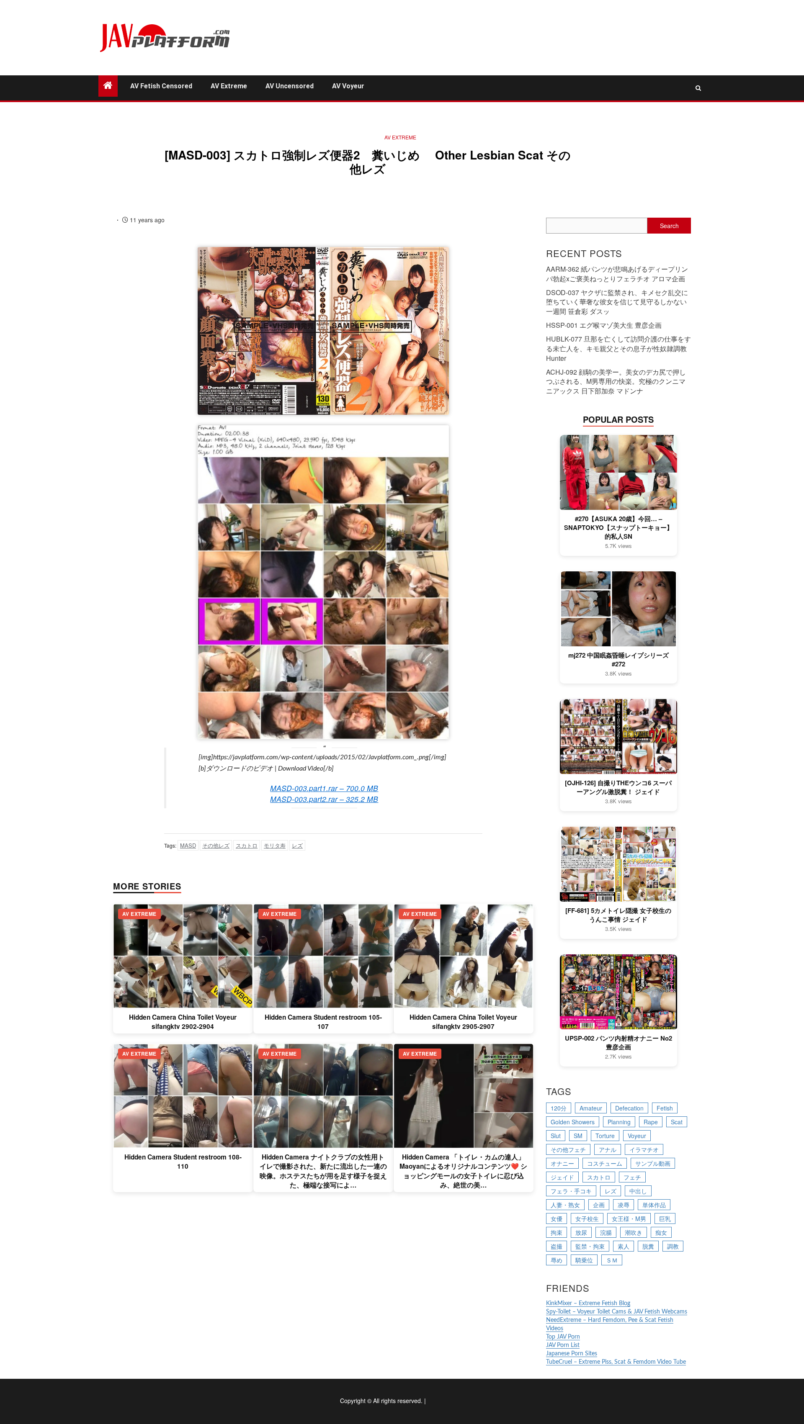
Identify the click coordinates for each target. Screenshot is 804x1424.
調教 (673, 1246)
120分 (559, 1108)
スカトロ (247, 845)
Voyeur (637, 1135)
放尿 (581, 1232)
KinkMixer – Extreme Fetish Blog (588, 1303)
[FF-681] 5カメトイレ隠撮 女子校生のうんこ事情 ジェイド (618, 915)
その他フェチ (568, 1149)
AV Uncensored (289, 86)
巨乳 (665, 1218)
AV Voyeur (348, 86)
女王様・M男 (629, 1218)
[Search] (698, 88)
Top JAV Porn (563, 1337)
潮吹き (633, 1232)
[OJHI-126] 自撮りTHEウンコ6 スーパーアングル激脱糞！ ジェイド (618, 787)
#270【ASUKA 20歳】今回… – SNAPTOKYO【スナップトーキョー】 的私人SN (618, 527)
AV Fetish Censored (161, 86)
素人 (623, 1246)
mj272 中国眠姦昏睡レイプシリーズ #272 (618, 659)
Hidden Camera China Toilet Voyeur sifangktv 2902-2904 (183, 1022)
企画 (599, 1204)
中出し (638, 1191)
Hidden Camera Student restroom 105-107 (323, 1022)
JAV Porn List (563, 1345)
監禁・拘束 (590, 1246)
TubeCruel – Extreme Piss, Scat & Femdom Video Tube (616, 1362)
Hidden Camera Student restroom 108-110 (183, 1161)
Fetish (665, 1108)
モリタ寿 (275, 845)
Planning (619, 1122)
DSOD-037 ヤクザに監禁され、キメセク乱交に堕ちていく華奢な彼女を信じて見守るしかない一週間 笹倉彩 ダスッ (617, 302)
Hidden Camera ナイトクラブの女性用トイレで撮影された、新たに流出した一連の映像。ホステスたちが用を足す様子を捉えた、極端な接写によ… (323, 1171)
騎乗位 (584, 1260)
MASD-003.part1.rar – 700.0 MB (324, 788)
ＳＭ (612, 1260)
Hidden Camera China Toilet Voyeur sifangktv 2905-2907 (463, 1022)
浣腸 (606, 1232)
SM (578, 1135)
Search (669, 225)
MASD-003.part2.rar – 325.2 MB (324, 799)
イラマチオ (644, 1149)
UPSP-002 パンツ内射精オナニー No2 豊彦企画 (618, 1042)
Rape (651, 1122)
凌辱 (623, 1204)
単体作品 (654, 1204)
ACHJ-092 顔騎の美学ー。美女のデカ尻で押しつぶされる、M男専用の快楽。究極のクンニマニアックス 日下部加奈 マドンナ (616, 381)
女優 (556, 1218)
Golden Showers (573, 1122)
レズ (297, 845)
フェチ (632, 1177)
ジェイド (562, 1177)
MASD (188, 845)
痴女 (661, 1232)
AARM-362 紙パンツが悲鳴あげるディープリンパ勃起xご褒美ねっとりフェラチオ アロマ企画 (617, 273)
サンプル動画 (652, 1163)
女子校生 (587, 1218)
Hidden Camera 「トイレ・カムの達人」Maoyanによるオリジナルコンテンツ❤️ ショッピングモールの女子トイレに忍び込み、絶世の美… (463, 1171)
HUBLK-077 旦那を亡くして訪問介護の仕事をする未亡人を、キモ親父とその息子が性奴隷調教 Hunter (618, 348)
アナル (607, 1149)
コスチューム (604, 1163)
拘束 (556, 1232)
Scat (677, 1122)
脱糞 (648, 1246)
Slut (556, 1135)
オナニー (562, 1163)
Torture (605, 1135)
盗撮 (556, 1246)
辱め (556, 1260)
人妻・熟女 (565, 1204)
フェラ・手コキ (571, 1191)
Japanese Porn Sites (571, 1354)
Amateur (591, 1108)
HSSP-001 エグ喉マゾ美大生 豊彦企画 (604, 325)
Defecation (629, 1108)
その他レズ (215, 845)
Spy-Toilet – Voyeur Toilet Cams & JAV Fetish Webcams (616, 1312)
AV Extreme (229, 86)
